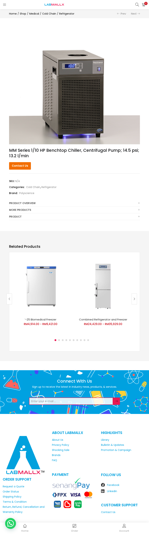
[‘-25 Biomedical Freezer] (40, 286)
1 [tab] (55, 340)
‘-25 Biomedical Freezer (40, 319)
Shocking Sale (60, 450)
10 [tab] (88, 340)
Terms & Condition (15, 502)
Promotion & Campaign (116, 450)
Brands (56, 455)
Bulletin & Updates (112, 445)
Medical (34, 13)
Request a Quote (13, 486)
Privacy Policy (60, 445)
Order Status (11, 491)
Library (105, 440)
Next (134, 13)
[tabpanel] (40, 296)
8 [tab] (81, 340)
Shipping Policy (12, 496)
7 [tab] (77, 340)
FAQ (54, 460)
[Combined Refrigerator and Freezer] (103, 286)
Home (13, 13)
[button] (143, 4)
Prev (123, 13)
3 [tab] (63, 340)
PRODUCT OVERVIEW (22, 203)
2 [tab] (59, 340)
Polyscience (26, 193)
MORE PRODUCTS (20, 210)
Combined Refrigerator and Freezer (103, 319)
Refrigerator (66, 13)
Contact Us (20, 166)
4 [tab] (66, 340)
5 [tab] (70, 340)
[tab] (74, 203)
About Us (57, 440)
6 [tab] (73, 340)
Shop (23, 13)
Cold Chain (49, 13)
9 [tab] (84, 340)
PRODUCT (15, 216)
